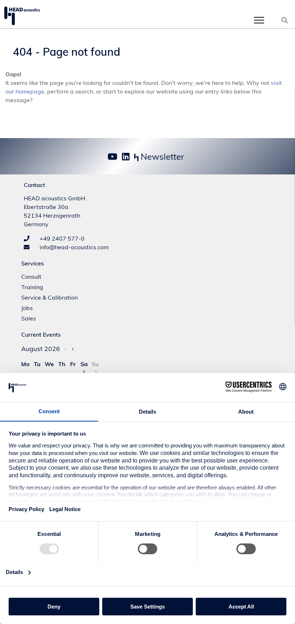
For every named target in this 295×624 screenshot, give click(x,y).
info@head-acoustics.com (73, 247)
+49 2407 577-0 (61, 238)
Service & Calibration (49, 297)
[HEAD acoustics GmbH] (22, 15)
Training (32, 287)
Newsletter (161, 156)
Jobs (27, 307)
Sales (28, 318)
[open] (259, 20)
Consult (31, 276)
